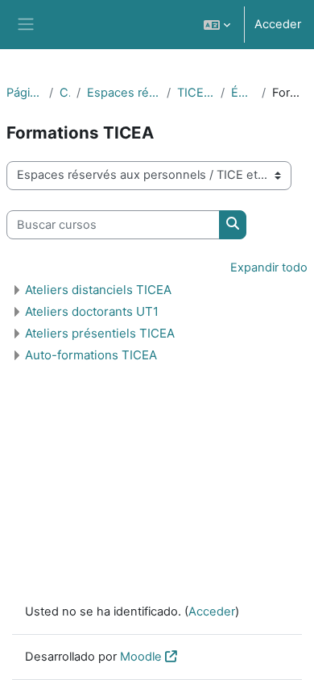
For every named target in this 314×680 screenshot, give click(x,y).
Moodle (141, 656)
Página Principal (24, 92)
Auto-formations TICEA (91, 355)
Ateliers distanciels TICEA (98, 289)
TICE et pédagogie (195, 92)
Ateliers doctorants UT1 (92, 311)
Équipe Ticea (243, 92)
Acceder (277, 24)
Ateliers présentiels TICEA (100, 333)
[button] (217, 24)
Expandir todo (269, 267)
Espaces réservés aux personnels (123, 92)
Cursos (65, 92)
